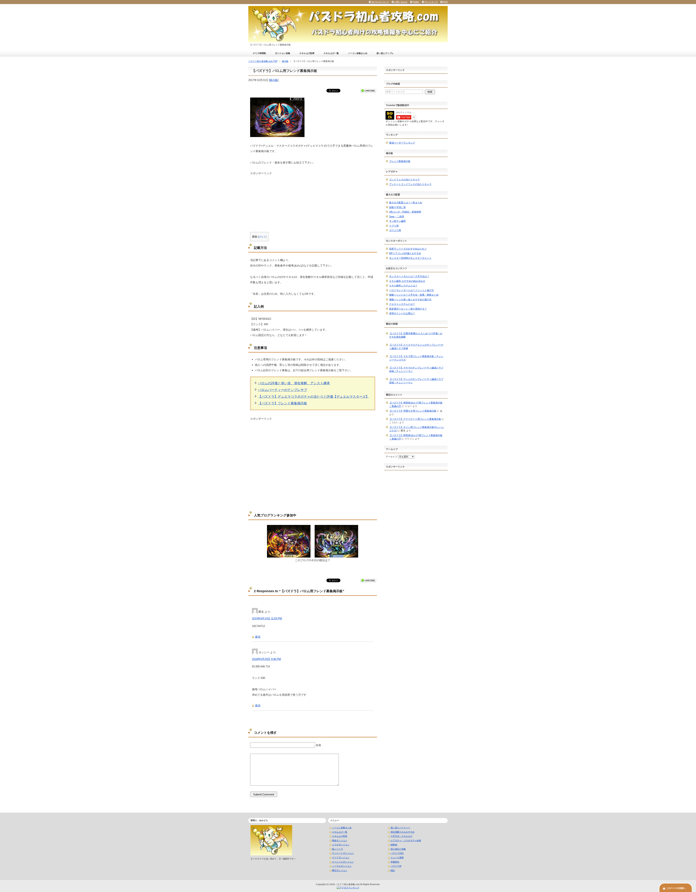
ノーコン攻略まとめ (357, 53)
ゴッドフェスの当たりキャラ (404, 179)
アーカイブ (391, 456)
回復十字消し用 (397, 207)
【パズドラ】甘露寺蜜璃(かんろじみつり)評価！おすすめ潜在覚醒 (415, 335)
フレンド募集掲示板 (399, 161)
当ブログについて (380, 2)
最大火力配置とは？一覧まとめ (405, 202)
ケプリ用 (394, 225)
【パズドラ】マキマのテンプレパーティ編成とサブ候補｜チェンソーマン (416, 369)
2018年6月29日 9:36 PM (266, 659)
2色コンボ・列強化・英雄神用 (405, 211)
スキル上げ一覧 (331, 53)
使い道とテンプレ (385, 53)
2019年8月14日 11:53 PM (267, 618)
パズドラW (396, 866)
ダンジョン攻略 (282, 53)
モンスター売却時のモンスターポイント (410, 258)
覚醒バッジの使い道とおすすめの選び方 (410, 299)
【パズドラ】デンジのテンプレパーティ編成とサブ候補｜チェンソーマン (416, 381)
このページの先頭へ (676, 888)
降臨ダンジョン (339, 840)
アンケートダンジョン (343, 853)
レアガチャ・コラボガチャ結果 (406, 840)
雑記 (393, 870)
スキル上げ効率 (306, 53)
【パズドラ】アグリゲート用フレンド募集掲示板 (415, 419)
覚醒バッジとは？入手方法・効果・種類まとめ (414, 294)
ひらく (262, 236)
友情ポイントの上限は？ (402, 313)
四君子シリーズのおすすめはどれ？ (408, 248)
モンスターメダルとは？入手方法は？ (409, 276)
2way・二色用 (396, 216)
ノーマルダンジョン (342, 866)
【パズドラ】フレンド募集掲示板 (282, 403)
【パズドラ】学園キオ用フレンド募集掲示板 (412, 410)
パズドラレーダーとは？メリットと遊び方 (411, 290)
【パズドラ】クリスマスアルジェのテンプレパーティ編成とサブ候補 (416, 346)
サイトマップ (431, 2)
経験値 (394, 844)
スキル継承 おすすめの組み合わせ (407, 281)
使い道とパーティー (400, 827)
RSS (445, 2)
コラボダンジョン (340, 844)
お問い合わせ (400, 2)
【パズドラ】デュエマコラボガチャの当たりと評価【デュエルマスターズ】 (313, 396)
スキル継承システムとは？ (403, 285)
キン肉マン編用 (397, 221)
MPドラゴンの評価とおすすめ (405, 253)
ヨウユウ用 (395, 230)
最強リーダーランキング (402, 142)
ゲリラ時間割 (259, 53)
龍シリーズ (337, 849)
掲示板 (274, 80)
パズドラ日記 (397, 853)
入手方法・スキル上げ (401, 836)
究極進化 (395, 862)
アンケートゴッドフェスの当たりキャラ (410, 184)
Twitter (416, 2)
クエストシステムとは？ (402, 304)
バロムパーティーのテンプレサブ (282, 390)
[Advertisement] (312, 200)
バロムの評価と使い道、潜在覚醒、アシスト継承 (294, 383)
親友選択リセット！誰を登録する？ (408, 308)
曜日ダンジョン (339, 870)
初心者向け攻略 (398, 849)
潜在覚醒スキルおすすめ (403, 832)
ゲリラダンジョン (340, 857)
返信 (257, 636)
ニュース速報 (397, 857)
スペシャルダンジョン (343, 862)
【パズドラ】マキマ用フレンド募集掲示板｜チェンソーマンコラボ (416, 358)
